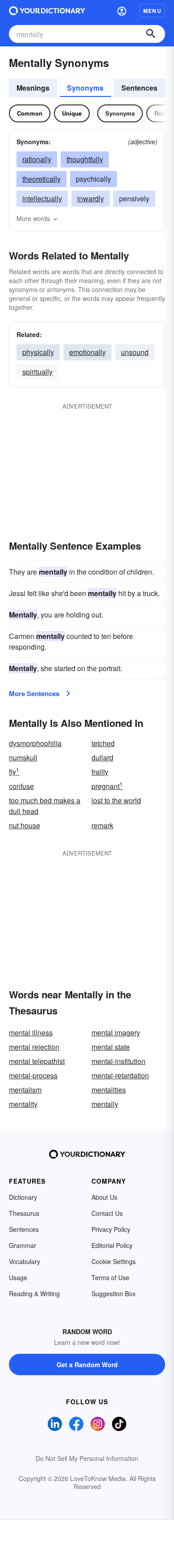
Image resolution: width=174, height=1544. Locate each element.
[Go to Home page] (47, 10)
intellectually (42, 198)
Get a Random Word (87, 1364)
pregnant (107, 786)
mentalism (25, 1090)
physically (38, 352)
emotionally (87, 352)
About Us (104, 1197)
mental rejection (34, 1047)
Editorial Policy (112, 1245)
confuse (21, 786)
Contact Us (107, 1213)
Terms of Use (110, 1277)
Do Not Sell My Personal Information (87, 1458)
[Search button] (150, 34)
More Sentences (34, 693)
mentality (23, 1104)
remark (102, 825)
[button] (121, 10)
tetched (103, 743)
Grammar (22, 1245)
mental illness (31, 1032)
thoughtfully (84, 159)
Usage (18, 1277)
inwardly (90, 198)
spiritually (37, 372)
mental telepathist (37, 1061)
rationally (36, 159)
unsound (135, 352)
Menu (152, 11)
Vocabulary (24, 1261)
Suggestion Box (113, 1293)
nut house (24, 825)
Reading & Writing (34, 1293)
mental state (110, 1047)
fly (14, 772)
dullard (102, 757)
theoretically (41, 179)
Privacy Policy (110, 1229)
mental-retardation (120, 1075)
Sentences (139, 88)
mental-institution (118, 1061)
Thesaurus (24, 1213)
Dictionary (23, 1197)
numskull (23, 757)
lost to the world (116, 800)
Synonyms (85, 88)
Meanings (33, 88)
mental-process (33, 1075)
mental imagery (115, 1032)
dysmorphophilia (35, 743)
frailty (99, 772)
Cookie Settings (113, 1261)
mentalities (108, 1090)
